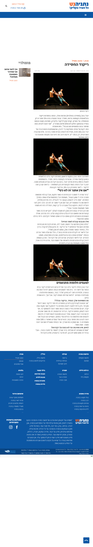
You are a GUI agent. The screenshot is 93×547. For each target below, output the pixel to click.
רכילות (86, 374)
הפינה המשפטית (17, 380)
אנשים (21, 361)
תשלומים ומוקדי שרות (16, 397)
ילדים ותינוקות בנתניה (81, 409)
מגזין (21, 354)
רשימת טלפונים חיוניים (15, 403)
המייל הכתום (17, 4)
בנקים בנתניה (18, 409)
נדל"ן (43, 354)
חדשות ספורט (62, 374)
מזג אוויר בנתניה (16, 7)
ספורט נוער (63, 377)
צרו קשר (24, 453)
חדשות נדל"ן (41, 358)
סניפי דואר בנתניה (17, 400)
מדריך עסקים (84, 393)
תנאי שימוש (39, 453)
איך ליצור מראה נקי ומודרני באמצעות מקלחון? (10, 73)
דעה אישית (19, 374)
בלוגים (20, 370)
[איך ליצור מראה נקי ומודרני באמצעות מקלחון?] (25, 72)
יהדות (21, 377)
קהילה (64, 354)
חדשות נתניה (84, 354)
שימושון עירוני (17, 393)
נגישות (31, 453)
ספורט (64, 370)
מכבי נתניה (63, 380)
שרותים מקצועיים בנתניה (80, 403)
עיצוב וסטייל (19, 358)
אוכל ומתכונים (18, 364)
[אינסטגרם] (10, 427)
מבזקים (86, 361)
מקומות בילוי (85, 377)
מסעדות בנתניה (40, 381)
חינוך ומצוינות (62, 364)
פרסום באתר (32, 450)
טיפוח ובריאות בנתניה (81, 406)
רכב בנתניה (85, 400)
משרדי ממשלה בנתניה (16, 406)
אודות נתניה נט (44, 450)
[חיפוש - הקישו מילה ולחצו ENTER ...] (6, 6)
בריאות (64, 358)
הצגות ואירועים (40, 374)
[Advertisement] (46, 39)
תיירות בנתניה (40, 384)
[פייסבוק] (16, 427)
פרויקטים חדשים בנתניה (37, 361)
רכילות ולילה (84, 370)
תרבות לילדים (40, 377)
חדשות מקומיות (84, 358)
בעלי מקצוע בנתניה (82, 397)
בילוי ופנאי (41, 370)
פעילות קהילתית (61, 361)
